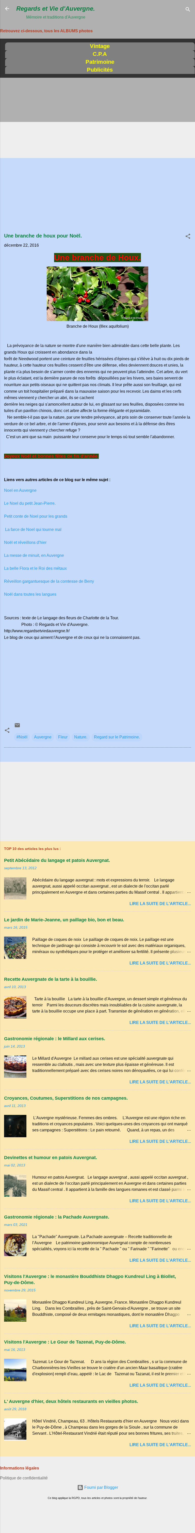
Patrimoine (100, 62)
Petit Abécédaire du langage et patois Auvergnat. (57, 860)
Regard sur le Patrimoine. (117, 737)
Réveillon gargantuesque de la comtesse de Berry (49, 581)
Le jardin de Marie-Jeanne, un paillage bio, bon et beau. (64, 919)
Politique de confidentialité (24, 1478)
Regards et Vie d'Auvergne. (55, 8)
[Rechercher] (188, 10)
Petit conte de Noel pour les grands (35, 516)
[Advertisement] (97, 118)
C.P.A (100, 54)
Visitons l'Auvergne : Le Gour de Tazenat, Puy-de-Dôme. (65, 1342)
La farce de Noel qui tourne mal (32, 529)
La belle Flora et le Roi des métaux (35, 568)
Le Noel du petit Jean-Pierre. (30, 503)
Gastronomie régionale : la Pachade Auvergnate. (56, 1217)
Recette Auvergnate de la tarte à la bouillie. (50, 979)
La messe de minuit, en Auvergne (34, 555)
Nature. (80, 737)
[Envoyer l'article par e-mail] (17, 727)
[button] (188, 237)
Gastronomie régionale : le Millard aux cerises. (54, 1038)
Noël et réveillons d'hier (25, 542)
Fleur (63, 737)
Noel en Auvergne (20, 490)
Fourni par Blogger (100, 1487)
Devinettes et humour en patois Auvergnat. (50, 1157)
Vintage (100, 46)
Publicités (100, 70)
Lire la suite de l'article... (160, 904)
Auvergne (43, 737)
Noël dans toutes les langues (30, 594)
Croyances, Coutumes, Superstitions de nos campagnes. (66, 1098)
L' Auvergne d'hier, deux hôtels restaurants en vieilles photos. (71, 1401)
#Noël (22, 737)
